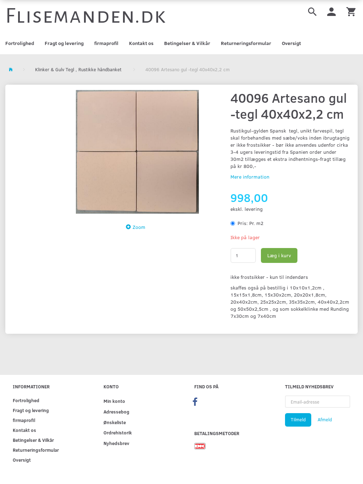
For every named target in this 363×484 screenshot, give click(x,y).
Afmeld (325, 419)
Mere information (249, 176)
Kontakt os (141, 43)
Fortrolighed (19, 43)
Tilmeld (298, 419)
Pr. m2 (250, 223)
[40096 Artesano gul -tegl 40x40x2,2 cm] (137, 152)
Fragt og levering (64, 43)
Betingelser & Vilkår (187, 43)
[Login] (331, 11)
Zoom (139, 227)
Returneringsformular (246, 43)
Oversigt (291, 43)
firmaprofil (106, 43)
